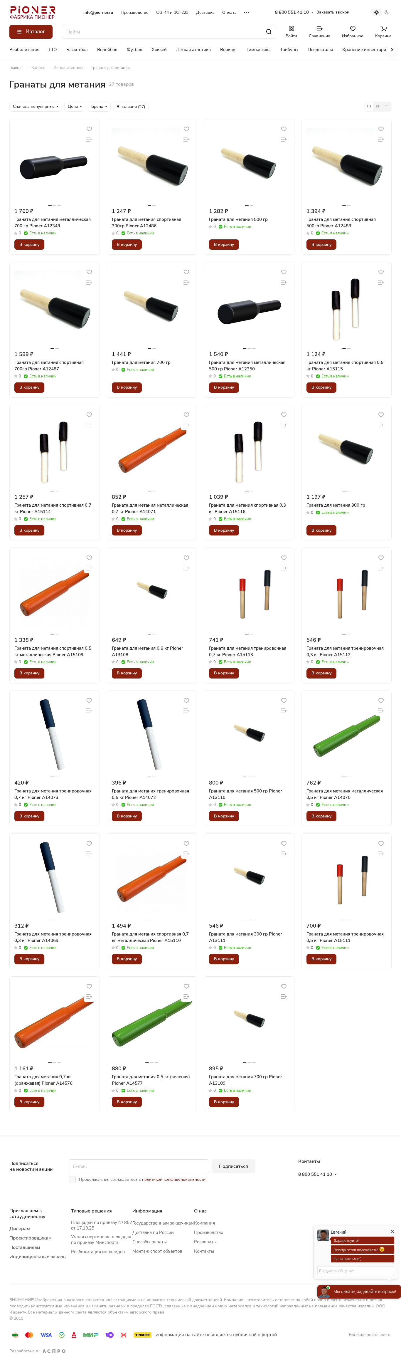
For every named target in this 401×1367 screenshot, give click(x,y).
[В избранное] (89, 129)
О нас (200, 1211)
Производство (208, 1232)
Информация (147, 1211)
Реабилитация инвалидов (98, 1252)
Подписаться (233, 1166)
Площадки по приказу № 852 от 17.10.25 (101, 1225)
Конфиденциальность (370, 1335)
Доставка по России (153, 1232)
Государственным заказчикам (163, 1223)
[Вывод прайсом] (386, 106)
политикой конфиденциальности (173, 1179)
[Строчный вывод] (377, 106)
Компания (204, 1223)
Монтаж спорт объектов (157, 1251)
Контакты (204, 1251)
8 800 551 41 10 (292, 12)
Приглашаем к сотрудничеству (27, 1214)
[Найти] (269, 32)
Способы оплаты (149, 1242)
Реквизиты (205, 1242)
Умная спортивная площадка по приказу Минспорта (101, 1239)
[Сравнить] (89, 139)
